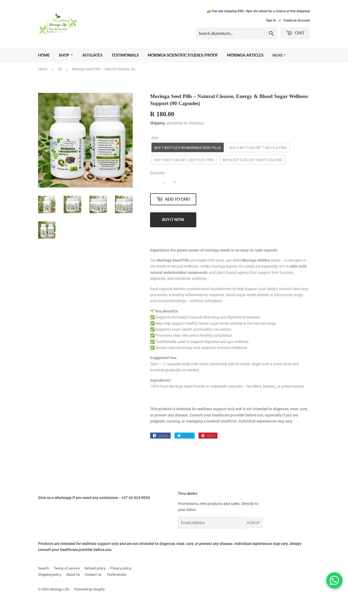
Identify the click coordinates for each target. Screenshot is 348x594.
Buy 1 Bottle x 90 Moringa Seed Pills (187, 148)
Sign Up (253, 523)
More (277, 55)
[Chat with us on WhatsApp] (334, 580)
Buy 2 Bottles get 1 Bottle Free (258, 148)
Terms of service (67, 568)
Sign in (271, 20)
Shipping (157, 123)
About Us (73, 574)
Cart (299, 32)
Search (43, 568)
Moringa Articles (245, 55)
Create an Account (296, 20)
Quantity (157, 173)
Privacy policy (120, 568)
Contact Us (93, 574)
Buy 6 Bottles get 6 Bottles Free (252, 160)
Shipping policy (49, 574)
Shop (64, 55)
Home (44, 55)
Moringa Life (59, 589)
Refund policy (95, 568)
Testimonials (125, 55)
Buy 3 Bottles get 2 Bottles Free (184, 160)
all (59, 69)
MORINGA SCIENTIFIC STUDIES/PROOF (183, 55)
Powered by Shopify (89, 589)
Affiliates (92, 55)
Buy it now (173, 219)
